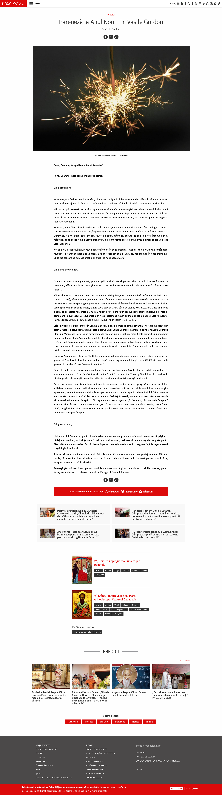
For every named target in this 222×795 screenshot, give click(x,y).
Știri (38, 773)
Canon (108, 570)
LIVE (173, 3)
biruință (149, 721)
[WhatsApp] (207, 3)
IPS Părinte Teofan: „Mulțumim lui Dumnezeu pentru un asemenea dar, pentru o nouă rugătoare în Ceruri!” (78, 534)
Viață (116, 570)
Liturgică (40, 757)
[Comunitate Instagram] (211, 3)
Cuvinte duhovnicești (46, 749)
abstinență (73, 721)
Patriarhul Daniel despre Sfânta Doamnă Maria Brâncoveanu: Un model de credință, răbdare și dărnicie (49, 696)
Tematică (90, 757)
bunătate (104, 721)
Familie (39, 753)
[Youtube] (196, 3)
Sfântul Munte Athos (138, 609)
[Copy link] (116, 37)
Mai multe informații (97, 790)
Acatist (99, 570)
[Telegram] (215, 3)
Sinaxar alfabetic (95, 761)
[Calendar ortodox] (178, 3)
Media (39, 769)
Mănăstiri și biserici (96, 765)
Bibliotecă (41, 761)
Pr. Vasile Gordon (110, 29)
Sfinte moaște (101, 609)
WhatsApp (113, 491)
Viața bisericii (43, 745)
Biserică (89, 721)
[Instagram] (200, 3)
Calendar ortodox (95, 769)
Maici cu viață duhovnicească (100, 753)
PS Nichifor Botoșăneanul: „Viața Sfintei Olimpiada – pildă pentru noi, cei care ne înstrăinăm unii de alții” (155, 534)
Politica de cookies (145, 757)
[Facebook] (192, 3)
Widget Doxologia (95, 773)
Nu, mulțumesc (192, 788)
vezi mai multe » (183, 660)
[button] (34, 3)
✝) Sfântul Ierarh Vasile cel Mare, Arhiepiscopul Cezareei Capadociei (115, 597)
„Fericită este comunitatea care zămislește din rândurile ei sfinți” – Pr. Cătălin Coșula (171, 695)
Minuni (125, 605)
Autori (89, 745)
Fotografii (100, 574)
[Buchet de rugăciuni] (185, 3)
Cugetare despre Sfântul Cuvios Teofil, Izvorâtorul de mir (129, 693)
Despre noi (141, 753)
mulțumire (120, 721)
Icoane (126, 570)
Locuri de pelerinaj (118, 609)
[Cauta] (188, 3)
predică (135, 721)
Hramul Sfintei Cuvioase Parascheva (54, 778)
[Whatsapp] (111, 37)
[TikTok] (203, 3)
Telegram (148, 491)
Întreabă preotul (44, 765)
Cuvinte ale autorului (82, 632)
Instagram (130, 491)
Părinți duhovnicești (96, 749)
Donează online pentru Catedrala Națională (158, 761)
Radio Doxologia (94, 778)
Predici (111, 14)
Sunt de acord (176, 788)
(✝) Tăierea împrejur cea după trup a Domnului (117, 562)
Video (144, 570)
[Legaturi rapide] (218, 3)
